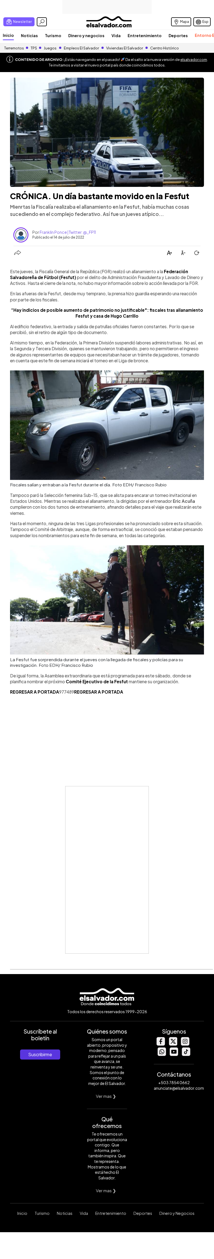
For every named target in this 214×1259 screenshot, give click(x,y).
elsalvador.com (193, 59)
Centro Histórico (164, 48)
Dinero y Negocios (176, 1213)
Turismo (53, 35)
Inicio (8, 35)
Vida (116, 35)
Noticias (29, 35)
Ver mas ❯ (106, 1096)
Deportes (178, 35)
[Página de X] (172, 1044)
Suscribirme (40, 1054)
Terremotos (14, 48)
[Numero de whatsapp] (161, 1054)
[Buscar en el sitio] (42, 21)
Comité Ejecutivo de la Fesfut (97, 681)
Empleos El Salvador (81, 48)
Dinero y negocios (86, 35)
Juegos (50, 48)
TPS (34, 48)
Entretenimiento (145, 35)
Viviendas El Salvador (124, 48)
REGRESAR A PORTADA (34, 691)
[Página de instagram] (185, 1044)
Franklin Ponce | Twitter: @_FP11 (68, 232)
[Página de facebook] (160, 1044)
